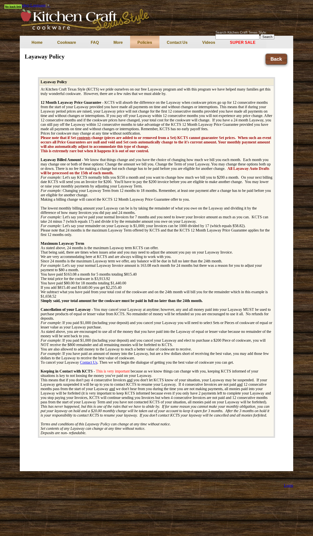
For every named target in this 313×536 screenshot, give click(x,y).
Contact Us (88, 362)
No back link (13, 6)
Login (288, 485)
